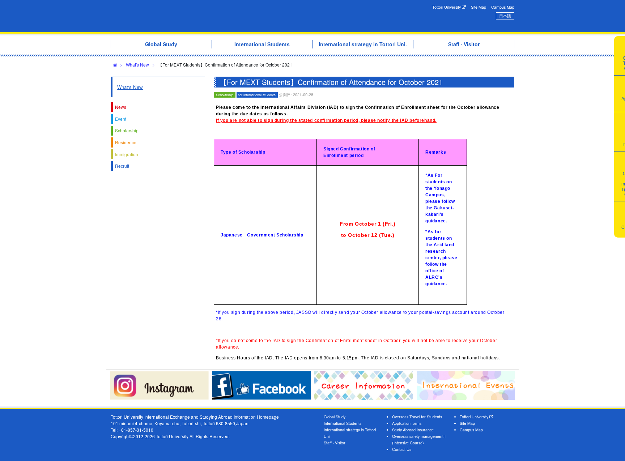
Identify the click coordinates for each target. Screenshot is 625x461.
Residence (125, 142)
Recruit (122, 166)
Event (120, 119)
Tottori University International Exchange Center (212, 16)
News (120, 107)
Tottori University (447, 7)
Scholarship (127, 130)
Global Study (334, 416)
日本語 (505, 15)
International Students (342, 423)
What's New (137, 64)
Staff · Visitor (334, 442)
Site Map (478, 7)
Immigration (126, 154)
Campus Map (502, 7)
